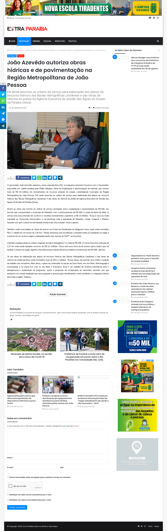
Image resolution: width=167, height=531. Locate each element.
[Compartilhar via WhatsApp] (39, 178)
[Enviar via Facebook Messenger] (55, 178)
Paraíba (36, 41)
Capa (12, 41)
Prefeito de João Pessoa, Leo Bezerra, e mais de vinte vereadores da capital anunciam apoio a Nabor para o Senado (145, 289)
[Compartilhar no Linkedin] (44, 178)
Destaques (24, 41)
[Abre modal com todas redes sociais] (60, 178)
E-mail (10, 467)
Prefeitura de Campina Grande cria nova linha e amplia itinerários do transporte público (142, 305)
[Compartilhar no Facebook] (23, 178)
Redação (15, 309)
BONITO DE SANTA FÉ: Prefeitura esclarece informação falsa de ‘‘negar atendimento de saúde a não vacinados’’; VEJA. (93, 400)
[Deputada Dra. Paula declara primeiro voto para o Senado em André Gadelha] (122, 259)
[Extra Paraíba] (27, 29)
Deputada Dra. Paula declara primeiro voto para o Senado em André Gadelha (145, 258)
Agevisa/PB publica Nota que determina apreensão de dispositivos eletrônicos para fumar (21, 400)
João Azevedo (58, 294)
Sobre (156, 526)
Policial (47, 41)
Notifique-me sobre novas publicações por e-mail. (30, 500)
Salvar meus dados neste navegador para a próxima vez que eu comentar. (40, 477)
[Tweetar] (34, 178)
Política (72, 41)
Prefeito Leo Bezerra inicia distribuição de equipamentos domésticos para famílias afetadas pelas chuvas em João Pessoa (57, 401)
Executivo (60, 41)
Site (62, 467)
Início (11, 50)
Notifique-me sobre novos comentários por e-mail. (30, 495)
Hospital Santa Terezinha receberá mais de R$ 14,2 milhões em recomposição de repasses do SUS (145, 272)
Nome (10, 458)
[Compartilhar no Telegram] (49, 178)
